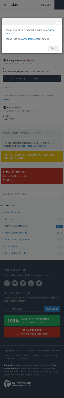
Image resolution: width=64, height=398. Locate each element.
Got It (53, 48)
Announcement (30, 39)
